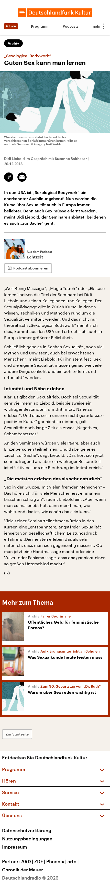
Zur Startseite (17, 734)
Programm (40, 26)
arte (73, 861)
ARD (27, 861)
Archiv (13, 43)
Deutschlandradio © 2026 (30, 878)
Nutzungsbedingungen (27, 838)
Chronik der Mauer (22, 869)
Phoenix (56, 861)
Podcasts (71, 26)
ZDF (39, 861)
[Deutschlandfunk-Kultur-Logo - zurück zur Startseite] (55, 12)
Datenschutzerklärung (26, 830)
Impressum (14, 847)
